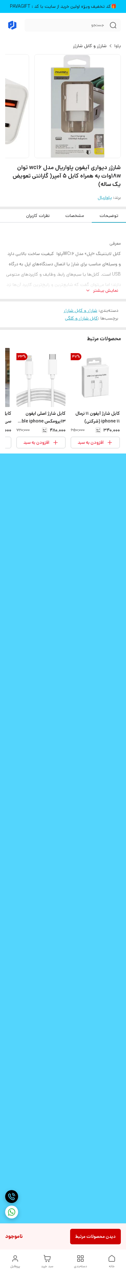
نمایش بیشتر (105, 290)
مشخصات (74, 215)
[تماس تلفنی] (11, 1196)
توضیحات (109, 215)
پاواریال (105, 197)
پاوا (117, 46)
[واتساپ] (11, 1212)
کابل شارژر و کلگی (81, 318)
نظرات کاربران (38, 215)
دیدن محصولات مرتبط (95, 1236)
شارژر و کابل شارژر (90, 46)
